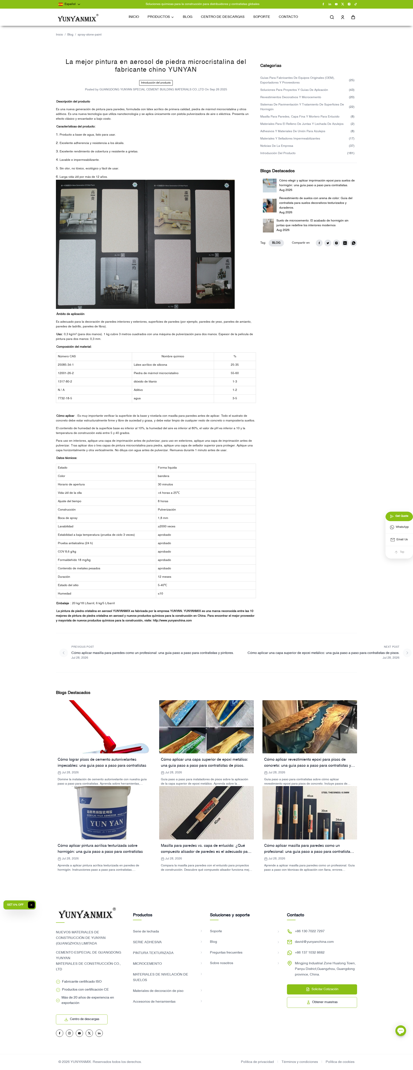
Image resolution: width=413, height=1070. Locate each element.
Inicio (59, 34)
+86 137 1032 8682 (310, 952)
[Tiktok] (355, 4)
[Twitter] (342, 4)
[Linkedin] (329, 4)
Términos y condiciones (300, 1062)
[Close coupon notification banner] (31, 904)
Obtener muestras (325, 1002)
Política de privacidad (257, 1062)
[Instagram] (349, 4)
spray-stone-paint (90, 34)
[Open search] (332, 17)
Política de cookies (340, 1062)
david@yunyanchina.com (314, 942)
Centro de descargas (84, 1019)
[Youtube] (336, 4)
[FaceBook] (323, 4)
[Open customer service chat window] (400, 1031)
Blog (70, 34)
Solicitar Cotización (324, 989)
